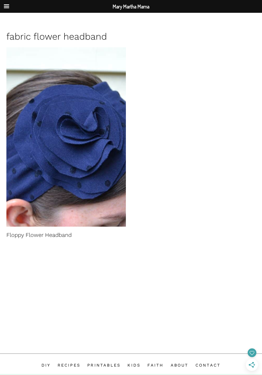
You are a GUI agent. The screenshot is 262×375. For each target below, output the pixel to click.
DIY (46, 365)
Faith (155, 365)
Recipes (69, 365)
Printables (104, 365)
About (180, 365)
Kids (133, 365)
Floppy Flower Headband (39, 235)
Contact (208, 365)
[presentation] (66, 137)
